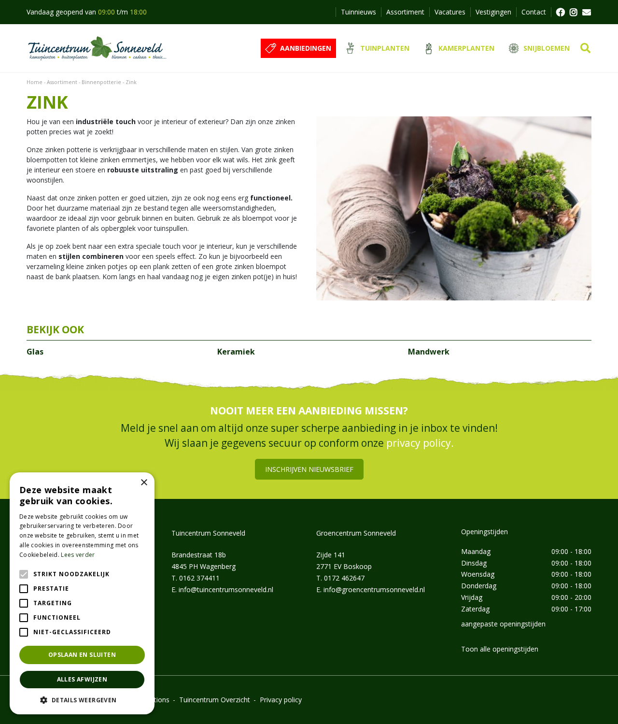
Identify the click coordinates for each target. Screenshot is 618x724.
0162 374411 (199, 577)
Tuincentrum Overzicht (214, 699)
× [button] (143, 482)
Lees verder (78, 555)
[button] (82, 700)
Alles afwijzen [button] (82, 679)
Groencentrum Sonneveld (356, 533)
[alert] (82, 593)
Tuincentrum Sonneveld (208, 533)
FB (560, 12)
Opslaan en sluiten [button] (82, 655)
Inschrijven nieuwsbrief (309, 469)
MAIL (586, 12)
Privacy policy (281, 699)
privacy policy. (420, 443)
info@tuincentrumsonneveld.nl (226, 589)
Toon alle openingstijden (499, 648)
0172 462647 (344, 577)
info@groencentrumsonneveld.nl (374, 589)
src (585, 48)
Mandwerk (428, 351)
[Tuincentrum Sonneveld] (97, 48)
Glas (35, 351)
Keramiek (236, 351)
